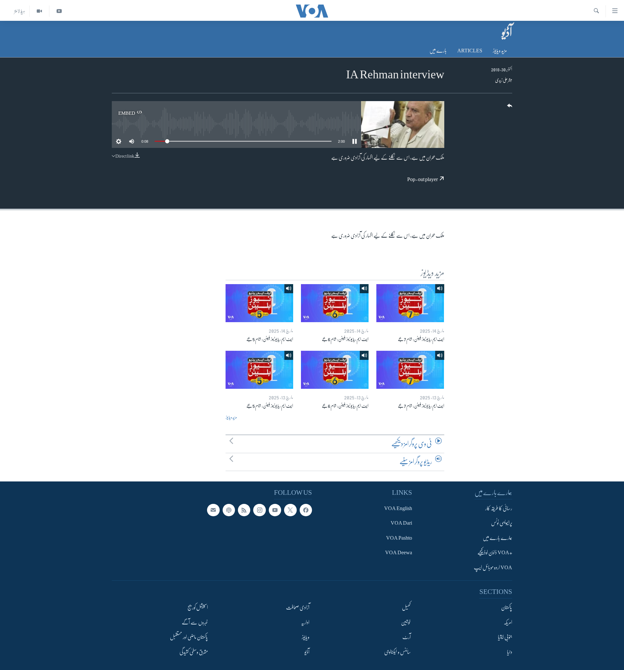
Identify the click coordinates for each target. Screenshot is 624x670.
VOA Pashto (399, 538)
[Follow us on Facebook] (306, 510)
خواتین (406, 622)
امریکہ (508, 622)
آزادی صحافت (297, 607)
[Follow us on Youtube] (275, 510)
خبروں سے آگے (195, 622)
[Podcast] (229, 510)
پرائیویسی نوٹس (501, 523)
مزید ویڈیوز (500, 50)
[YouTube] (59, 11)
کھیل (406, 607)
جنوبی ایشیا (505, 637)
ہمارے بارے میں (497, 538)
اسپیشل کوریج (198, 607)
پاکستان (506, 607)
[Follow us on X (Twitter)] (290, 510)
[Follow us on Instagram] (259, 510)
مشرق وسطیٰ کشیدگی (193, 652)
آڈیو (307, 652)
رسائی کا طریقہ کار (498, 508)
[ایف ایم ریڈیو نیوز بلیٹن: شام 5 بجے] (259, 303)
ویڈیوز (305, 637)
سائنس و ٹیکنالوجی (397, 652)
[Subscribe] (213, 510)
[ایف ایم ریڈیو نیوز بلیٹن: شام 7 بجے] (410, 303)
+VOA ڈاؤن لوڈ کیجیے (494, 552)
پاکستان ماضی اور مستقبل (189, 637)
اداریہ (305, 622)
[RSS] (244, 510)
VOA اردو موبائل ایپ (493, 567)
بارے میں (438, 50)
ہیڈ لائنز (19, 11)
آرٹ (406, 637)
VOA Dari (401, 523)
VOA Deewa (398, 552)
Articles (469, 50)
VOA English (398, 508)
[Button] (509, 107)
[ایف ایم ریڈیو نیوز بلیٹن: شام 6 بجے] (335, 303)
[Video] (39, 11)
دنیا (509, 652)
